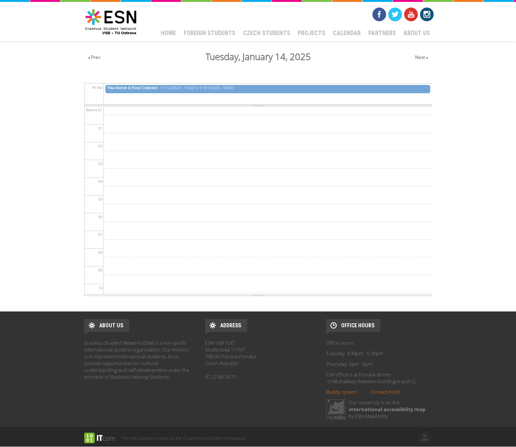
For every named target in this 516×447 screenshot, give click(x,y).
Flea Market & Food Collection (133, 87)
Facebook (379, 14)
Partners (382, 33)
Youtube (411, 14)
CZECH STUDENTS (266, 33)
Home (168, 33)
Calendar (347, 33)
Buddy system (341, 391)
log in (424, 437)
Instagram (427, 14)
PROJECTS (311, 33)
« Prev (94, 57)
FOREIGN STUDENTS (209, 33)
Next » (421, 57)
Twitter (395, 14)
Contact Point (385, 391)
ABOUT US (416, 33)
